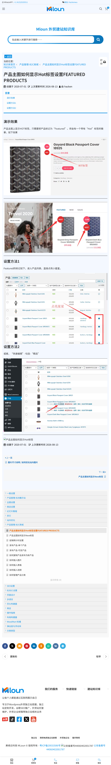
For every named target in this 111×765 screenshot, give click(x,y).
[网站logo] (55, 8)
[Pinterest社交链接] (27, 646)
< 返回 (8, 56)
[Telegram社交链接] (63, 646)
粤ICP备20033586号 (50, 745)
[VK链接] (56, 646)
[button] (103, 61)
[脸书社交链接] (5, 646)
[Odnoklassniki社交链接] (41, 646)
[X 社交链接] (12, 646)
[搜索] (101, 9)
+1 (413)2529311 (21, 2)
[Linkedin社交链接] (34, 646)
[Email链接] (19, 646)
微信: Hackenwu (70, 2)
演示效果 (11, 97)
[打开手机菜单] (4, 9)
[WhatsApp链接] (48, 646)
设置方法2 (11, 107)
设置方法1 (11, 102)
